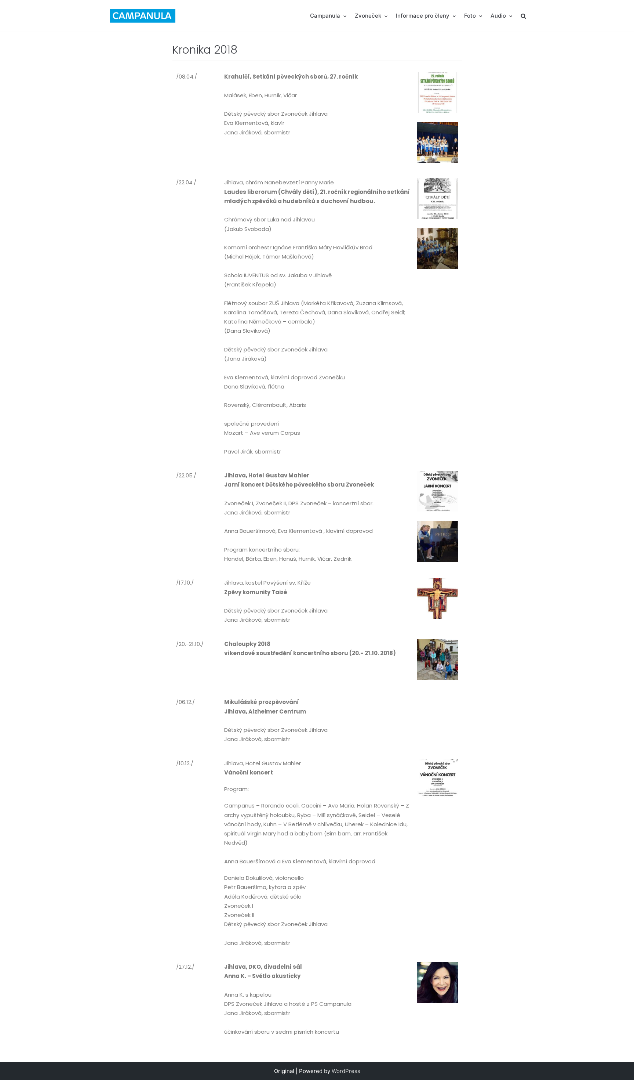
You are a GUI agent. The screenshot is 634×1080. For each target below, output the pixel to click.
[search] (523, 15)
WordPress (346, 1071)
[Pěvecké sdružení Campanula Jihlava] (142, 16)
